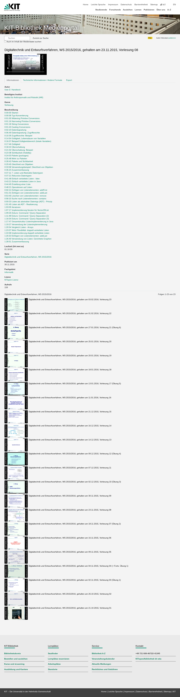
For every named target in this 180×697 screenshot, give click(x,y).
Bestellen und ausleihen (16, 659)
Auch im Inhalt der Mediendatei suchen (24, 42)
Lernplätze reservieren (58, 659)
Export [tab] (69, 80)
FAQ (149, 38)
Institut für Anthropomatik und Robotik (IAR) (23, 97)
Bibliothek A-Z (98, 653)
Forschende (115, 10)
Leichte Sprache (98, 5)
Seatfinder (53, 653)
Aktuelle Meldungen (101, 664)
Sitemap (154, 5)
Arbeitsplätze (54, 664)
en (174, 5)
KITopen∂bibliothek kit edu (148, 659)
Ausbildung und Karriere (16, 669)
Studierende (101, 10)
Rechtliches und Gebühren (105, 669)
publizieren (172, 38)
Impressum (113, 5)
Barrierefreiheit (141, 5)
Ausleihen (128, 10)
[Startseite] (175, 9)
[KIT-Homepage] (12, 7)
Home (85, 5)
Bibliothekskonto (12, 653)
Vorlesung (8, 105)
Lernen (138, 10)
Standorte (52, 669)
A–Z (169, 10)
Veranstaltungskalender (103, 659)
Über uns (161, 10)
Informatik (8, 272)
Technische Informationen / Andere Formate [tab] (42, 80)
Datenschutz (126, 5)
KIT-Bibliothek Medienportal (41, 27)
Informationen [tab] (13, 80)
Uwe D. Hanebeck (12, 90)
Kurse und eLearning (14, 664)
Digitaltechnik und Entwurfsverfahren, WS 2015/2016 (27, 257)
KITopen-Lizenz (11, 280)
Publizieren (149, 10)
